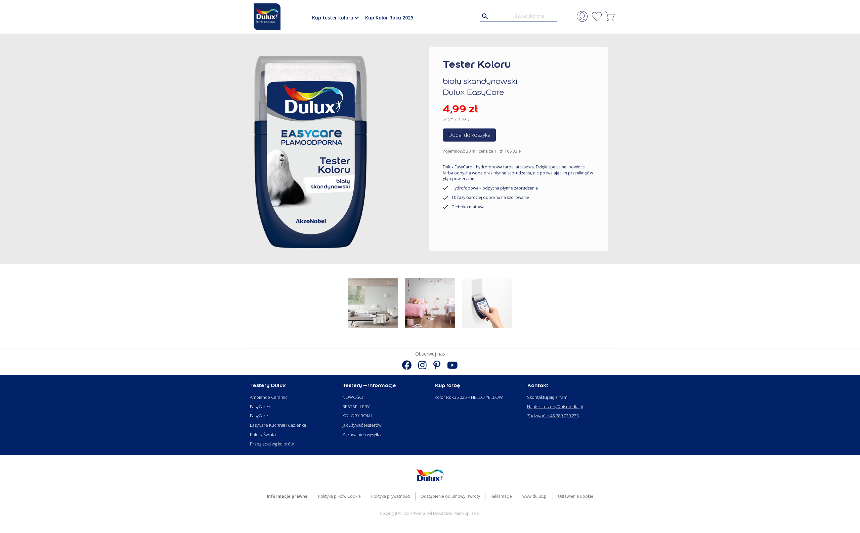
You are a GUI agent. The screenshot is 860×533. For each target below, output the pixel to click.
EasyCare (259, 416)
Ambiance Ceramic (269, 397)
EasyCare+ (260, 407)
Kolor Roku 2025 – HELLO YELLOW (469, 397)
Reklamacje (501, 496)
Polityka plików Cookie (339, 496)
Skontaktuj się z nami (547, 397)
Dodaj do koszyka (469, 135)
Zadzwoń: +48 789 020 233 (553, 416)
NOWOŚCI (352, 397)
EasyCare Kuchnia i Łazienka (278, 425)
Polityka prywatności (390, 496)
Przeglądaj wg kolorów (272, 444)
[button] (356, 18)
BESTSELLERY (356, 407)
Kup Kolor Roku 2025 (389, 17)
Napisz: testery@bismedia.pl (555, 407)
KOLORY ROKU (357, 416)
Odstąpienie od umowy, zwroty (450, 496)
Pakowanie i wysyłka (361, 434)
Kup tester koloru (332, 17)
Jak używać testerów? (362, 425)
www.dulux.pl (535, 496)
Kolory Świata (263, 434)
